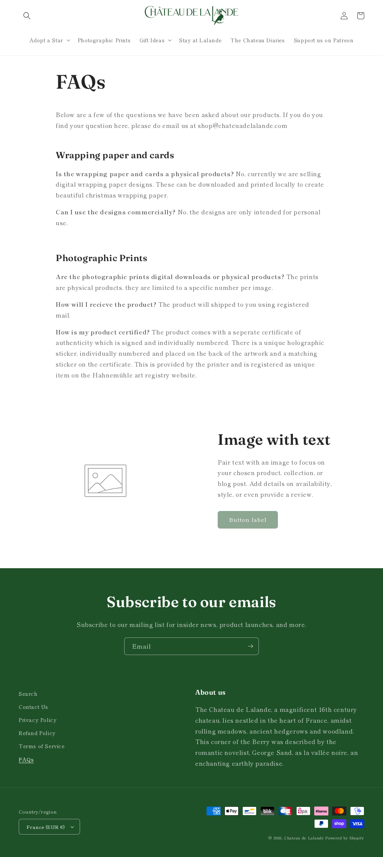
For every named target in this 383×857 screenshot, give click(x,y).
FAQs (26, 759)
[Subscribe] (250, 646)
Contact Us (33, 706)
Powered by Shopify (344, 838)
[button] (27, 15)
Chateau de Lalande (304, 838)
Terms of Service (42, 746)
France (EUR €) (46, 826)
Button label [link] (248, 519)
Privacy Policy (37, 719)
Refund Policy (37, 733)
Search (28, 693)
